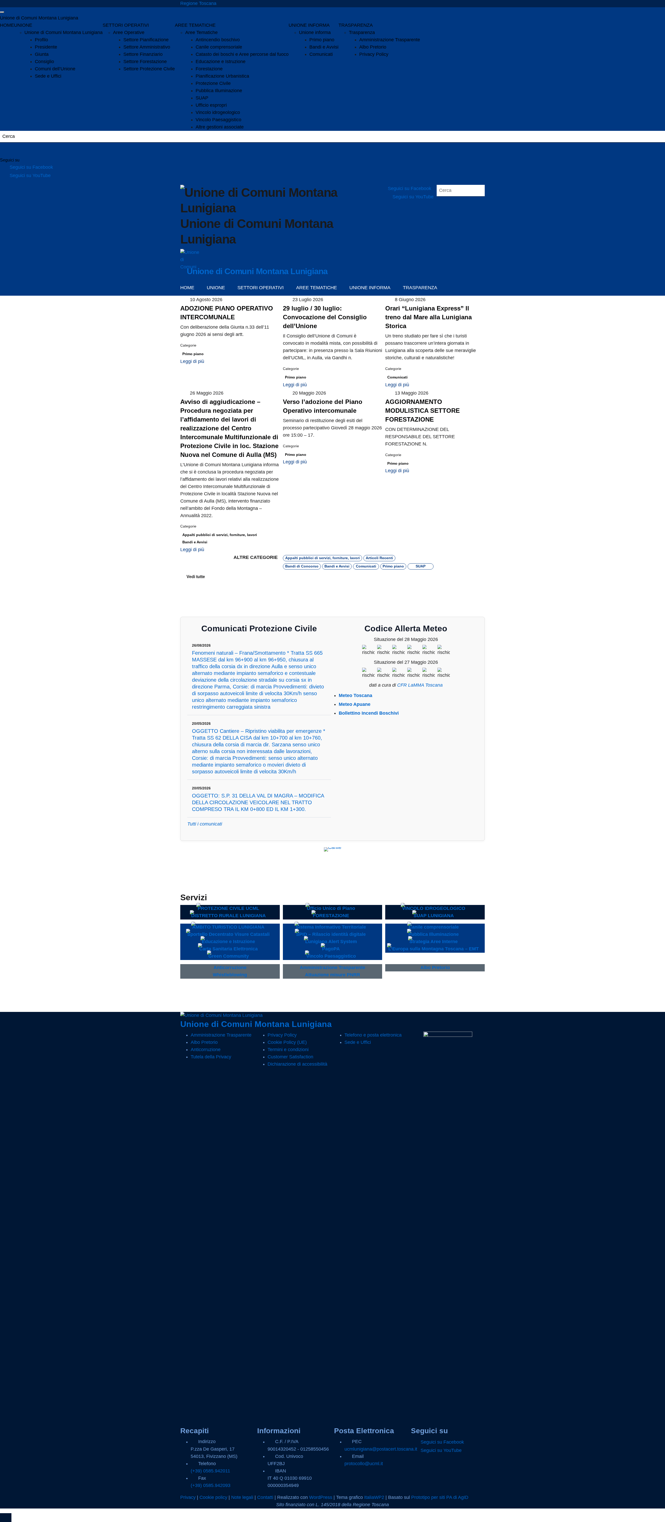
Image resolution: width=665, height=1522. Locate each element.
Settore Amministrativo (146, 47)
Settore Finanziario (143, 54)
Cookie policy (213, 1497)
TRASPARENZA (355, 25)
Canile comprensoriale (219, 47)
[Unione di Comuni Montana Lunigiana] (190, 258)
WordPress (320, 1497)
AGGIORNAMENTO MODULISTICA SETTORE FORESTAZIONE (422, 410)
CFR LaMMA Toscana (420, 685)
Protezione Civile (213, 83)
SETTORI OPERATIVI (126, 25)
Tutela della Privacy (211, 1056)
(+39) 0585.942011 (210, 1470)
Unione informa (315, 32)
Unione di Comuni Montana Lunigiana (39, 18)
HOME (7, 25)
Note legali (242, 1497)
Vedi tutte (196, 576)
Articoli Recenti (379, 557)
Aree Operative (128, 32)
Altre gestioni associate (220, 127)
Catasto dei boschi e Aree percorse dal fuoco (242, 54)
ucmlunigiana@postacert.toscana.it (380, 1449)
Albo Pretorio (372, 47)
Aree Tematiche (201, 32)
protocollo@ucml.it (363, 1463)
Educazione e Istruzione (220, 61)
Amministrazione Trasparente (389, 39)
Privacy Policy (373, 54)
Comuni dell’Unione (55, 68)
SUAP (202, 97)
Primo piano (321, 39)
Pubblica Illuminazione (219, 90)
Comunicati (321, 54)
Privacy (188, 1497)
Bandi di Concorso (301, 566)
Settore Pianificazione (146, 39)
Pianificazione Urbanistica (222, 76)
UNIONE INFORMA (309, 25)
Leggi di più (192, 361)
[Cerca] (10, 150)
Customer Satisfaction (290, 1056)
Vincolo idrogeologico (218, 112)
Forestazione (209, 68)
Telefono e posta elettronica (373, 1035)
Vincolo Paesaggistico (218, 119)
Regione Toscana (198, 3)
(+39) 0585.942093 (210, 1485)
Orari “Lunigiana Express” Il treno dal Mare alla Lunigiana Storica (428, 317)
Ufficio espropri (211, 105)
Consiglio (44, 61)
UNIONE (23, 25)
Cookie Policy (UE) (287, 1042)
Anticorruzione (206, 1049)
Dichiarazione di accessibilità (297, 1064)
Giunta (42, 54)
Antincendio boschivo (218, 39)
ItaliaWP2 (374, 1497)
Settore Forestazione (145, 61)
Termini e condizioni (288, 1049)
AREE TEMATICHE (195, 25)
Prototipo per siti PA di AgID (439, 1497)
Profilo (41, 39)
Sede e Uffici (48, 76)
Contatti (265, 1497)
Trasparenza (362, 32)
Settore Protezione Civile (149, 68)
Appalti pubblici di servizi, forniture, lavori (219, 535)
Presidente (46, 47)
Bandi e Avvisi (323, 47)
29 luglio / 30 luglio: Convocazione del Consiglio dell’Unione (325, 317)
